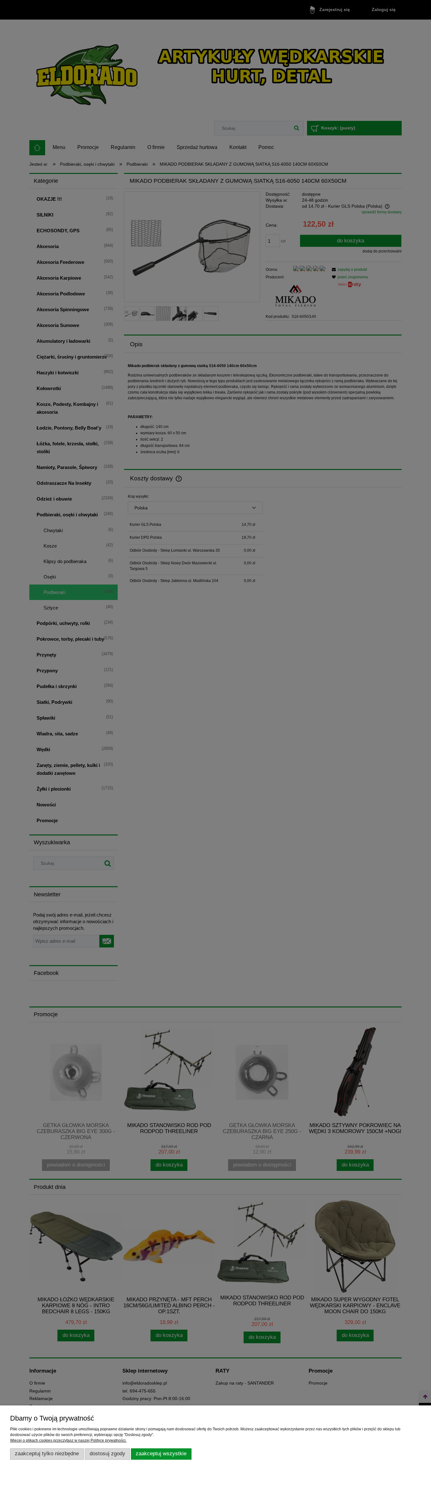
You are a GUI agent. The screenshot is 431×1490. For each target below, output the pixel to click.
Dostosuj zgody (107, 1454)
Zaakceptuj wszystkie (161, 1454)
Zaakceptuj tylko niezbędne (47, 1454)
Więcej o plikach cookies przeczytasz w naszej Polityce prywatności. (68, 1440)
